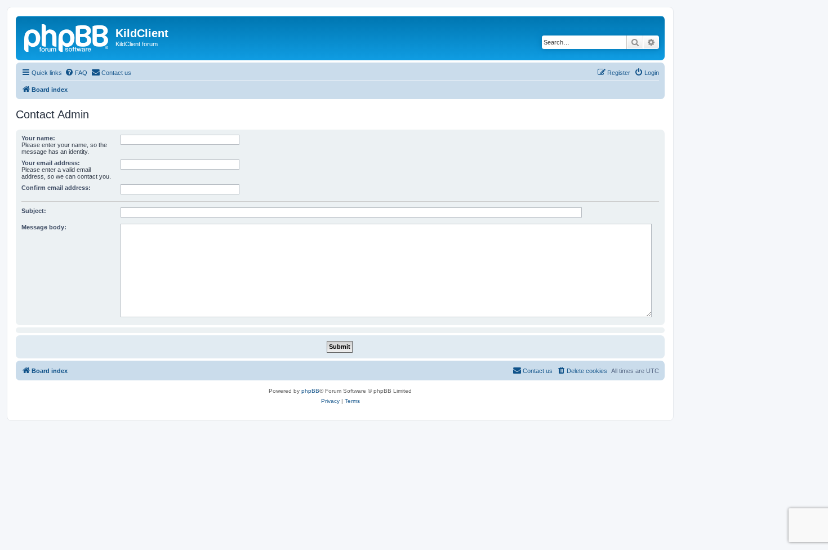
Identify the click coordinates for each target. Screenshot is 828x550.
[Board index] (67, 37)
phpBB (310, 391)
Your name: (38, 138)
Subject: (33, 210)
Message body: (43, 227)
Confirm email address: (56, 187)
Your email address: (50, 162)
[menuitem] (76, 72)
